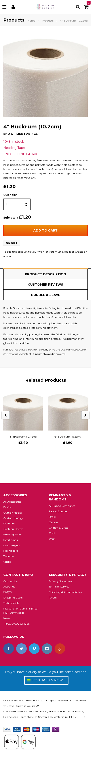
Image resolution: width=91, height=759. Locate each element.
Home (31, 20)
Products (47, 20)
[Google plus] (60, 648)
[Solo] (55, 729)
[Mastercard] (26, 729)
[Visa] (7, 729)
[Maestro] (36, 729)
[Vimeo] (34, 648)
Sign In (66, 251)
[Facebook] (8, 648)
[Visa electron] (17, 729)
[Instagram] (47, 648)
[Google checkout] (19, 741)
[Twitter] (21, 648)
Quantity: (10, 195)
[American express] (46, 729)
